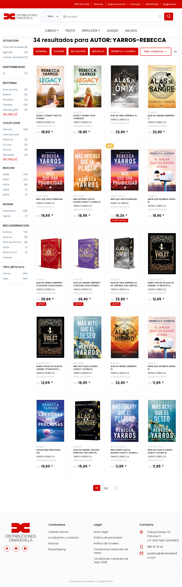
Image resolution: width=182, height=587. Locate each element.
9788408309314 (157, 377)
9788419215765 (45, 377)
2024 (15, 184)
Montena (15, 99)
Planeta (15, 104)
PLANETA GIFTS (156, 279)
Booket (15, 94)
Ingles (15, 215)
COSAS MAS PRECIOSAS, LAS (48, 451)
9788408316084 (82, 460)
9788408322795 (45, 126)
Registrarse (169, 4)
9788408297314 (120, 293)
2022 (15, 189)
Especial (15, 139)
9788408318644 (82, 126)
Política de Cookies (106, 543)
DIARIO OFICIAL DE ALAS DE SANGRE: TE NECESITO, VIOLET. (161, 284)
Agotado (15, 52)
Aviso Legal (101, 532)
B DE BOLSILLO (118, 447)
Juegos (112, 30)
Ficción (59, 51)
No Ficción (78, 51)
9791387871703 (119, 460)
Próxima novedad (15, 47)
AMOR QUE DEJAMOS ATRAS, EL (162, 200)
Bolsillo (98, 51)
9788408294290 (83, 293)
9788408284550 (120, 377)
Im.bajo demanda (15, 57)
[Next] (115, 488)
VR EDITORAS (118, 196)
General (41, 51)
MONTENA (78, 196)
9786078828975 (120, 207)
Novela (15, 149)
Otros (15, 247)
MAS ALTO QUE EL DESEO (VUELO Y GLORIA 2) (85, 367)
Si (15, 73)
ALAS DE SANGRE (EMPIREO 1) (161, 117)
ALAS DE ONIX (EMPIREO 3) (124, 115)
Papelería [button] (89, 30)
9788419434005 (157, 293)
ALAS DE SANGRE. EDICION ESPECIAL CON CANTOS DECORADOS (86, 451)
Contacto (135, 4)
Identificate (151, 4)
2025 (15, 179)
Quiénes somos (116, 4)
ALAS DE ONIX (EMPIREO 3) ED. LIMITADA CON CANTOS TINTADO (124, 284)
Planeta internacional (15, 132)
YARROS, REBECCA (45, 122)
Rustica (15, 237)
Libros (50, 30)
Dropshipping (57, 549)
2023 (15, 194)
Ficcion (15, 144)
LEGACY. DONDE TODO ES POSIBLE (48, 117)
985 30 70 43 (81, 4)
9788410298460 (82, 209)
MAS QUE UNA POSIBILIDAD (49, 199)
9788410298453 (82, 377)
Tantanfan (15, 154)
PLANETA (40, 112)
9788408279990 (157, 126)
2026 (15, 174)
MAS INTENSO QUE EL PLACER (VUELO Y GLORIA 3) (86, 200)
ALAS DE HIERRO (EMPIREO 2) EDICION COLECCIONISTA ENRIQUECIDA (49, 284)
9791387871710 (156, 460)
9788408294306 (46, 293)
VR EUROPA (42, 196)
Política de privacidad (108, 537)
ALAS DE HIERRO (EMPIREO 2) (124, 367)
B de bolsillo (15, 89)
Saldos (131, 30)
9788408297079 (120, 123)
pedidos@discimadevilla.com (162, 555)
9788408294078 (157, 209)
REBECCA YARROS (120, 203)
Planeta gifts (15, 109)
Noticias (98, 4)
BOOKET (152, 363)
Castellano (15, 210)
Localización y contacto (63, 537)
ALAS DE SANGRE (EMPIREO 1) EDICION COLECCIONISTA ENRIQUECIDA (86, 284)
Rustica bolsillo (15, 242)
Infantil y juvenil (123, 51)
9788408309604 (46, 460)
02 (106, 488)
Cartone (15, 231)
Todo (15, 278)
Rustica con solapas (15, 255)
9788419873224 (45, 207)
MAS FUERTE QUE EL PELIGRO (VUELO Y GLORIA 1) (124, 451)
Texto (70, 30)
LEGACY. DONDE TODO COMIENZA (84, 117)
